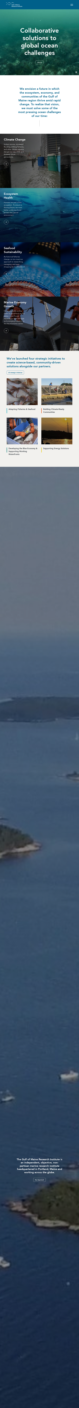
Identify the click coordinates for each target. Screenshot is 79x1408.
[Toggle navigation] (71, 4)
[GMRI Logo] (12, 4)
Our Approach (39, 1180)
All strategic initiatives (15, 372)
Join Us (39, 62)
